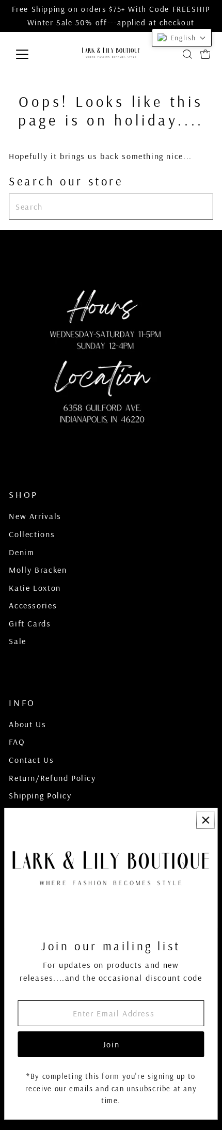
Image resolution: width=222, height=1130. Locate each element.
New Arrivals (35, 516)
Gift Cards (30, 623)
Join (111, 1044)
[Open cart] (205, 54)
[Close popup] (205, 820)
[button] (181, 37)
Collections (32, 534)
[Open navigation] (33, 54)
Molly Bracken (38, 569)
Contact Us (31, 760)
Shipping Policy (40, 795)
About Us (27, 724)
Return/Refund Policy (52, 778)
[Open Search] (187, 54)
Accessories (33, 605)
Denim (21, 552)
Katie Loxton (34, 588)
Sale (17, 641)
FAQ (17, 741)
